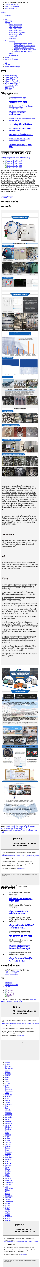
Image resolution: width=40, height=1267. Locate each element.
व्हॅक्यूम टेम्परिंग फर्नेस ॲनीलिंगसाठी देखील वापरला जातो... (21, 926)
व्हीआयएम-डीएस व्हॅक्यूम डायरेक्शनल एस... (17, 113)
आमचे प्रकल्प (13, 55)
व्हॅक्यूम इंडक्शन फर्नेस (15, 34)
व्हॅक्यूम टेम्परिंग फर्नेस (15, 27)
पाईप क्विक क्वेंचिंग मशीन (18, 102)
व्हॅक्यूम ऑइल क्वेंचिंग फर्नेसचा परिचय (25, 50)
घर (6, 19)
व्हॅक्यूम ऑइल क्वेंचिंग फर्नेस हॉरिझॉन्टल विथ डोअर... (18, 912)
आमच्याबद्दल (8, 21)
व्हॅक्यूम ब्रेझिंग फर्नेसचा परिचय (23, 44)
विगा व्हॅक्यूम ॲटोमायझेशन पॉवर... (21, 135)
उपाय (11, 53)
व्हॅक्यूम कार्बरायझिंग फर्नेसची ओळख (24, 46)
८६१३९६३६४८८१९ (11, 8)
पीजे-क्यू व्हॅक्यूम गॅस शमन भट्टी (20, 936)
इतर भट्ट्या (13, 38)
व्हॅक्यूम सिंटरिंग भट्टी (15, 30)
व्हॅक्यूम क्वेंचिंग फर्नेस (15, 25)
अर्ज (6, 40)
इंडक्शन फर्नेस (13, 36)
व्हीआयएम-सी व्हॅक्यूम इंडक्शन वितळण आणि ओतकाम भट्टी (19, 947)
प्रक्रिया (12, 42)
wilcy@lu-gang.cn (11, 4)
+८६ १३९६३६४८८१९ (12, 6)
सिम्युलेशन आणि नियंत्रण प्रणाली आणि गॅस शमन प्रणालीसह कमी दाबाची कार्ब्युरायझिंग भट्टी (18, 827)
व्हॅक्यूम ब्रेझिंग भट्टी (15, 29)
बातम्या (7, 57)
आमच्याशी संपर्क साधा (11, 59)
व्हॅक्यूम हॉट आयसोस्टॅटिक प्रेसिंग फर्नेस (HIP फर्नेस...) (21, 959)
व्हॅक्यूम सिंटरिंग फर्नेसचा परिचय (23, 51)
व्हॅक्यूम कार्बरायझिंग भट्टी (17, 32)
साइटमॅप (9, 1001)
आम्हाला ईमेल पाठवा (7, 197)
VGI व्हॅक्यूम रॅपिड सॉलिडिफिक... (21, 124)
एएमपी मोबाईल (17, 1001)
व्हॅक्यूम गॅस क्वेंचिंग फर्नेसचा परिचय (24, 48)
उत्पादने (7, 23)
